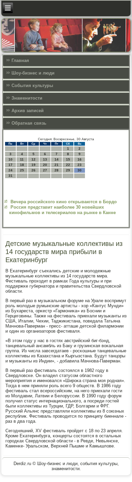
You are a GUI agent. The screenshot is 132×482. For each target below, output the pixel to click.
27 (45, 170)
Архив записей (28, 110)
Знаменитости (27, 98)
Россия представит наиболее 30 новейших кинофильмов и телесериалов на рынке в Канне (62, 210)
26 (33, 170)
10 (10, 159)
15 (68, 159)
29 (68, 170)
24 (10, 170)
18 (22, 165)
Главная (20, 60)
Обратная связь (29, 123)
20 (45, 165)
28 (56, 170)
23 (80, 165)
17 (10, 165)
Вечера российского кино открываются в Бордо (63, 201)
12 (33, 159)
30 (80, 170)
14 (56, 159)
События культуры (32, 85)
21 (56, 165)
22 (68, 165)
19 (33, 165)
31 (10, 175)
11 (22, 159)
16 (80, 159)
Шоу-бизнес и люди (33, 73)
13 (45, 159)
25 (22, 170)
